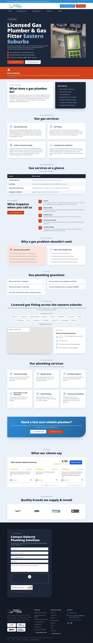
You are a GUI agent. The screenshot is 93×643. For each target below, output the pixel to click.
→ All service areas (56, 633)
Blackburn (61, 316)
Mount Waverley (35, 316)
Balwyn (80, 316)
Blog (13, 639)
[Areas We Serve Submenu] (41, 11)
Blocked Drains (46, 374)
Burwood (14, 316)
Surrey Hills (71, 316)
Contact (60, 11)
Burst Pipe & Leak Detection (41, 619)
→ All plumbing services (41, 632)
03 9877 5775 (24, 545)
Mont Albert (21, 320)
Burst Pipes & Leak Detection (20, 393)
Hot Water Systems (74, 374)
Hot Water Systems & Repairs (40, 616)
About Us (49, 11)
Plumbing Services (21, 11)
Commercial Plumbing (75, 394)
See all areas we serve (46, 324)
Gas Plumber (38, 627)
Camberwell (24, 316)
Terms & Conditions (34, 639)
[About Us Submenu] (52, 11)
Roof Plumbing (46, 394)
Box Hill (53, 316)
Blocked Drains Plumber (41, 613)
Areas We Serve (36, 11)
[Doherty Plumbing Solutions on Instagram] (71, 623)
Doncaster (46, 320)
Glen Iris (45, 316)
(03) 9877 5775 (11, 77)
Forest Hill (55, 320)
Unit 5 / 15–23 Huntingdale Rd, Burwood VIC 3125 (71, 337)
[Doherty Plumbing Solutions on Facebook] (68, 623)
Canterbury (36, 320)
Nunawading (65, 320)
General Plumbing (20, 374)
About (8, 639)
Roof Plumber (38, 624)
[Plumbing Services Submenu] (27, 11)
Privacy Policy (25, 639)
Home (10, 11)
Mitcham (74, 320)
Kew (29, 320)
